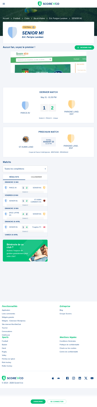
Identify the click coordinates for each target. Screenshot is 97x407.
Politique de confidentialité (69, 345)
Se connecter (56, 402)
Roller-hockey (7, 366)
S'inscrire (38, 402)
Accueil (6, 18)
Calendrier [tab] (36, 177)
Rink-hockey (6, 362)
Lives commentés (8, 314)
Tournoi (4, 328)
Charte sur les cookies (68, 348)
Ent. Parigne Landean (58, 18)
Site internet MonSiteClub (11, 324)
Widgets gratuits (8, 317)
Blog (61, 310)
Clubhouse (6, 335)
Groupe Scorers (66, 314)
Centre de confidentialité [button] (69, 352)
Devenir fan (85, 47)
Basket (4, 345)
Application (6, 310)
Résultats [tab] (14, 177)
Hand (4, 348)
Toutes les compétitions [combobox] (14, 169)
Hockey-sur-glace (8, 359)
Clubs (26, 18)
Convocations (7, 331)
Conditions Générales (68, 341)
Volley (4, 355)
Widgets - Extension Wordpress (13, 321)
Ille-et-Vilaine (39, 18)
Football (16, 18)
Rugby (4, 352)
